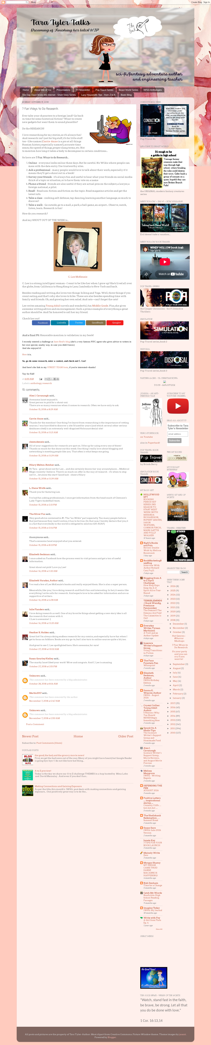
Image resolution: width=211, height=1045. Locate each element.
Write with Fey (151, 918)
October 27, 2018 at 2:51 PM (43, 666)
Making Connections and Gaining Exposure (58, 786)
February (178, 693)
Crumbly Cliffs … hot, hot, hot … (152, 806)
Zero (145, 855)
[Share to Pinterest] (57, 379)
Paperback (153, 442)
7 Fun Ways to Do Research (180, 646)
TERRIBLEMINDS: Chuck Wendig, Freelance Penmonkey (152, 604)
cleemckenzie (36, 442)
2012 (173, 724)
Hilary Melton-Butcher (41, 465)
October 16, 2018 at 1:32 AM (43, 571)
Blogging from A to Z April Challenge (152, 580)
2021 (173, 607)
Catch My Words (152, 893)
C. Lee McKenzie (77, 276)
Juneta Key (149, 840)
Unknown (34, 675)
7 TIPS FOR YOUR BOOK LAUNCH (152, 844)
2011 (172, 728)
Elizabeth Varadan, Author (43, 580)
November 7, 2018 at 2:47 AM (44, 701)
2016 (173, 707)
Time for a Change (152, 885)
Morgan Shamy (151, 863)
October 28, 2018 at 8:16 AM (43, 683)
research (47, 383)
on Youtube (146, 437)
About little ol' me (42, 90)
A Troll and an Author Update (150, 634)
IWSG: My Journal (152, 910)
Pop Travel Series (104, 90)
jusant (182, 1034)
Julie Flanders (36, 609)
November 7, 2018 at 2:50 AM (44, 718)
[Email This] (46, 379)
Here (24, 354)
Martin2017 (35, 693)
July (175, 672)
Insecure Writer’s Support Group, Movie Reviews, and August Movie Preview (152, 758)
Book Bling (126, 95)
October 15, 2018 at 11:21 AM (43, 432)
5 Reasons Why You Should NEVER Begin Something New (151, 717)
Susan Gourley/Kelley (41, 658)
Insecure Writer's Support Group (152, 645)
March (176, 689)
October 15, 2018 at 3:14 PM (43, 528)
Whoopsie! (149, 665)
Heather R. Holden (39, 632)
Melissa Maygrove (149, 772)
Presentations (63, 90)
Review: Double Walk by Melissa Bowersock (152, 550)
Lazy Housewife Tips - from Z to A (98, 95)
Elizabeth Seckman (39, 554)
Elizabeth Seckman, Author (148, 675)
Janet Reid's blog (62, 341)
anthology (36, 383)
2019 (173, 615)
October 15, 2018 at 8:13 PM (43, 545)
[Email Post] (40, 379)
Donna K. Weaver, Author (152, 691)
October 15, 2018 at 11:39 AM (43, 478)
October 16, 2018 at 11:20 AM (43, 623)
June (175, 677)
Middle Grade (100, 305)
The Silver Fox (37, 514)
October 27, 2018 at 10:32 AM (44, 649)
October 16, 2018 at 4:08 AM (43, 600)
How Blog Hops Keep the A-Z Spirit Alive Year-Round (152, 589)
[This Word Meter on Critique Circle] (164, 382)
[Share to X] (51, 379)
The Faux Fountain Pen (150, 661)
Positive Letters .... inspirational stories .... (151, 800)
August (177, 668)
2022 (173, 603)
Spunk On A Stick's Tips (149, 729)
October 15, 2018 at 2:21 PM (43, 504)
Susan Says (149, 828)
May (175, 681)
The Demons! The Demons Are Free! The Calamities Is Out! (152, 614)
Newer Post (30, 736)
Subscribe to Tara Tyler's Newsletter (178, 427)
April (176, 685)
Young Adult (53, 305)
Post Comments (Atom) (49, 743)
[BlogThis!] (49, 379)
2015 (173, 711)
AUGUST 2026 (151, 790)
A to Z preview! (43, 771)
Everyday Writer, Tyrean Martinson (151, 628)
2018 (173, 620)
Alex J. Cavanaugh (39, 395)
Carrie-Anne (50, 141)
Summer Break (150, 820)
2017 (173, 703)
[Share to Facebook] (54, 379)
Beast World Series (128, 90)
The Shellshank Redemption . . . (152, 816)
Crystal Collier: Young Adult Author (151, 708)
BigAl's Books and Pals (150, 544)
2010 (173, 733)
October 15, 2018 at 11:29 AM (43, 455)
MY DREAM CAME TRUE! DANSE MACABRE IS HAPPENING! (150, 870)
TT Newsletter (83, 90)
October (177, 632)
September (179, 664)
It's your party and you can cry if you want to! (179, 655)
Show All (159, 929)
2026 (173, 586)
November (179, 628)
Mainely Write (151, 853)
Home (26, 90)
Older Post (125, 736)
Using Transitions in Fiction (152, 651)
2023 (173, 599)
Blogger (112, 1037)
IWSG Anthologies (152, 90)
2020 (173, 611)
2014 (173, 716)
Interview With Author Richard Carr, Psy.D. (151, 568)
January (177, 698)
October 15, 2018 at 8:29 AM (43, 409)
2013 (173, 720)
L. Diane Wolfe (37, 488)
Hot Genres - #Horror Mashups (179, 638)
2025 (173, 590)
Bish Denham (150, 883)
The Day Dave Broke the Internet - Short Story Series (49, 95)
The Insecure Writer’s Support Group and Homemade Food (152, 737)
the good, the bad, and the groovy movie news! (59, 755)
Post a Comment (35, 724)
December (178, 624)
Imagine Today (151, 908)
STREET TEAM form (57, 367)
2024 (173, 594)
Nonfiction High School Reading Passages (151, 898)
